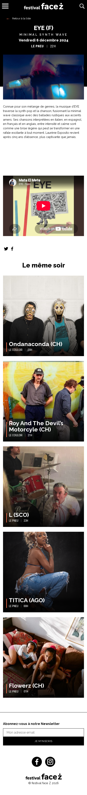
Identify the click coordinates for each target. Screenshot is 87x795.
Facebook (12, 249)
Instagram (50, 762)
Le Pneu (37, 46)
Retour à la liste (21, 18)
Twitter (6, 249)
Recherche (82, 6)
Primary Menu (5, 6)
